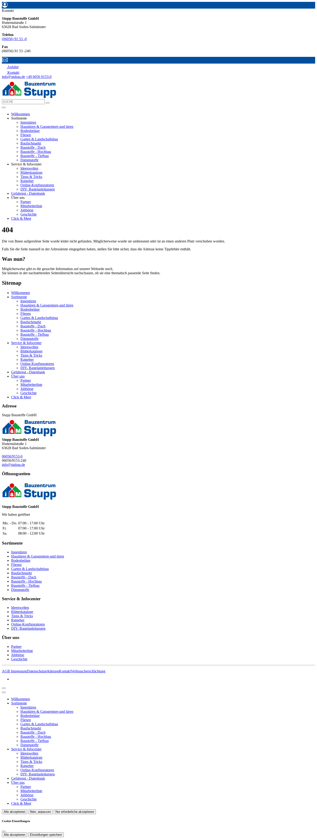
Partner (25, 202)
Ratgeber (27, 181)
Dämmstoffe (29, 160)
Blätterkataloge (31, 172)
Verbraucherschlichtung (88, 671)
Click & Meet (21, 218)
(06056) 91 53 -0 (14, 39)
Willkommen (20, 114)
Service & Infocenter (26, 343)
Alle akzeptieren (14, 811)
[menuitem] (10, 67)
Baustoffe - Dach (32, 147)
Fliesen (25, 135)
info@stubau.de (13, 77)
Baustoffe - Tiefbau (34, 156)
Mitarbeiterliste (31, 206)
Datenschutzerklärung (43, 671)
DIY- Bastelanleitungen (37, 189)
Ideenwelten (29, 168)
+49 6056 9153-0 (39, 77)
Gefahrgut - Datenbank (28, 193)
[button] (4, 107)
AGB (6, 671)
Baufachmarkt (30, 143)
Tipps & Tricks (31, 177)
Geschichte (28, 214)
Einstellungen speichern (46, 834)
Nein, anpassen (40, 811)
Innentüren (28, 122)
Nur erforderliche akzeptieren (74, 811)
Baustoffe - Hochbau (35, 152)
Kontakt (65, 671)
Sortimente (19, 297)
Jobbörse (26, 210)
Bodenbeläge (30, 131)
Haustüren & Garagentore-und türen (46, 127)
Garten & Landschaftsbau (39, 139)
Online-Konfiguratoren (37, 185)
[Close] (4, 692)
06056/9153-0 (12, 456)
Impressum (19, 671)
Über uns (18, 376)
